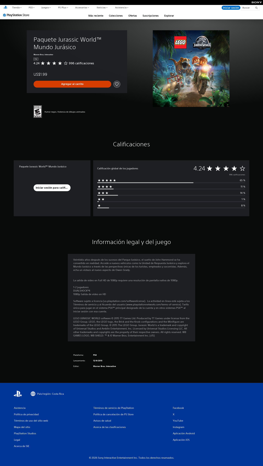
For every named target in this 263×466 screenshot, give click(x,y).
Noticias (101, 7)
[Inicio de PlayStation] (5, 7)
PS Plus (62, 7)
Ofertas (132, 15)
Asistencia (120, 7)
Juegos (45, 7)
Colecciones (116, 15)
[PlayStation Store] (17, 15)
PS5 (31, 7)
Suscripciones (151, 15)
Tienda (16, 7)
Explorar (169, 15)
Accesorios (81, 7)
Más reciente (95, 15)
